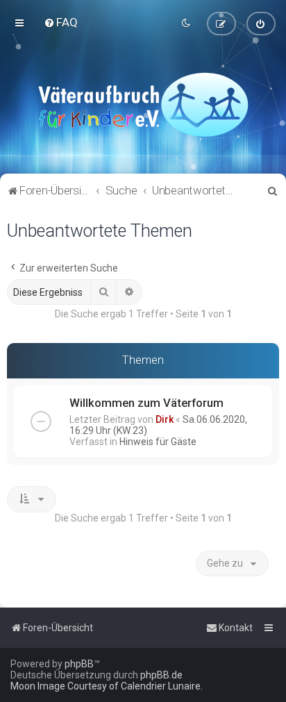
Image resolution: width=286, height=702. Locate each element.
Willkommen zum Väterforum (146, 403)
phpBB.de (161, 674)
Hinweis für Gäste (157, 441)
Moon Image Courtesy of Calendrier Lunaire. (106, 686)
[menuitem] (60, 22)
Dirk (164, 419)
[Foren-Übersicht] (143, 104)
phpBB (79, 663)
